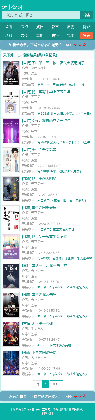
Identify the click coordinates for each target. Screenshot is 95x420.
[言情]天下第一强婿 (37, 323)
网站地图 (47, 413)
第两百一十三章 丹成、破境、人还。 (62, 84)
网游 (86, 27)
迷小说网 (12, 7)
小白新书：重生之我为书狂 (55, 229)
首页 (8, 27)
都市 (55, 27)
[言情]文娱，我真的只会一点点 (46, 120)
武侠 (39, 27)
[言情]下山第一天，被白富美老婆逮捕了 (53, 63)
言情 (24, 35)
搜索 (86, 15)
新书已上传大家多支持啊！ (55, 345)
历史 (70, 27)
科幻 (8, 35)
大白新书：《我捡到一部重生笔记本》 (62, 316)
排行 (55, 35)
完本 (70, 35)
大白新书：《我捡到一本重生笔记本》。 (63, 287)
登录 (86, 35)
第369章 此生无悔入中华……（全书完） (65, 113)
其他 (39, 35)
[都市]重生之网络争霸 (39, 352)
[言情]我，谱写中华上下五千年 (46, 92)
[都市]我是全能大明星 (39, 178)
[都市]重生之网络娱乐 (39, 207)
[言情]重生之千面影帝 (39, 149)
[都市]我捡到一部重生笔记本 (44, 236)
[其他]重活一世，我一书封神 (44, 265)
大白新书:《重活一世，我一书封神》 (62, 200)
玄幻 (24, 27)
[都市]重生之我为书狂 (39, 294)
